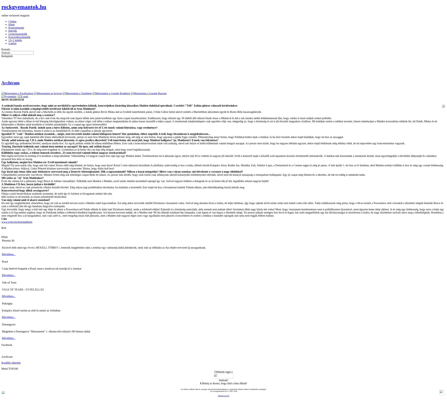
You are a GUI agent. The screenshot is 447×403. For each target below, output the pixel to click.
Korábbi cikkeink (11, 362)
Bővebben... (8, 254)
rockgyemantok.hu (23, 7)
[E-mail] (23, 96)
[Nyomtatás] (8, 96)
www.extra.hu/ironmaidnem (16, 221)
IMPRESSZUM (223, 396)
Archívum (10, 83)
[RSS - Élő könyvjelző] (3, 392)
